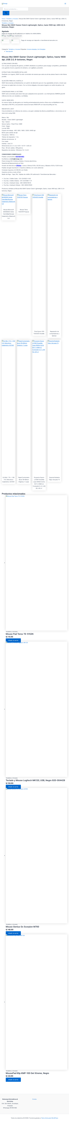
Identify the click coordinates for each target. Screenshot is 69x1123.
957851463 (20, 156)
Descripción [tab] (9, 51)
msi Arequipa (41, 49)
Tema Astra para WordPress (49, 1118)
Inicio (3, 18)
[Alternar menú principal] (65, 4)
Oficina (18, 165)
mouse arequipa (32, 49)
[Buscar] (6, 13)
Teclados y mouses (12, 18)
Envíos (34, 1099)
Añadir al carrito (13, 640)
